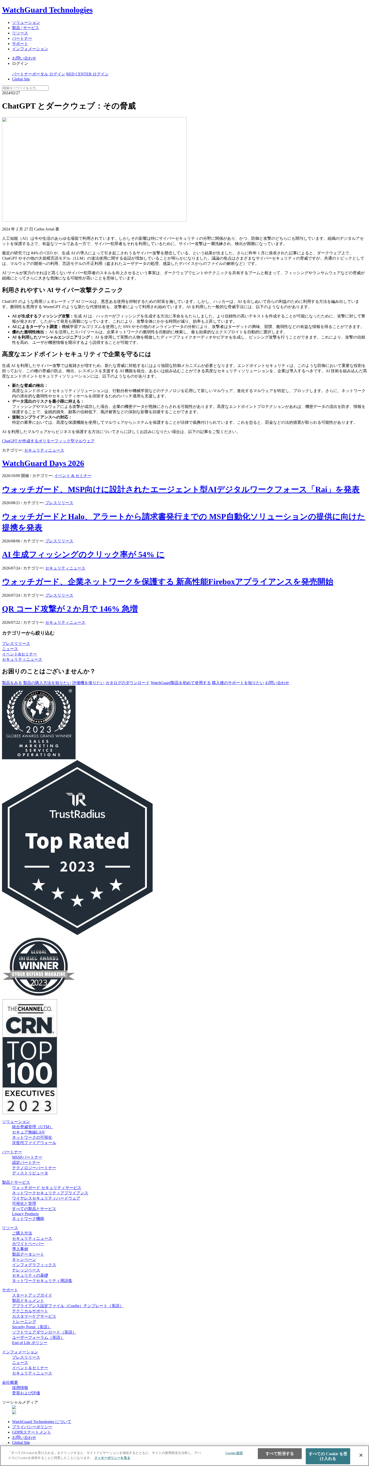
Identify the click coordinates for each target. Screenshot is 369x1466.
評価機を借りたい (88, 683)
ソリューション (26, 22)
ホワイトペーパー (28, 1244)
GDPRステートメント (31, 1432)
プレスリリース (59, 503)
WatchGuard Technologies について (41, 1422)
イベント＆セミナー (30, 1368)
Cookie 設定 (234, 1453)
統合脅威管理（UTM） (32, 1127)
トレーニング (24, 1321)
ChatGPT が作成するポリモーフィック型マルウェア (48, 441)
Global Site (21, 79)
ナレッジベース (26, 1270)
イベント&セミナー (19, 654)
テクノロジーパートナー (34, 1168)
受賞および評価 (26, 1393)
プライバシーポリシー (32, 1427)
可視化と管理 (24, 1203)
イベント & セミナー (72, 476)
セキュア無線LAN (28, 1132)
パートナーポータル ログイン (38, 74)
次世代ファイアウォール (34, 1143)
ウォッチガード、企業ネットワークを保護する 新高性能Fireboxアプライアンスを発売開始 (167, 581)
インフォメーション (30, 49)
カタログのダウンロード (127, 683)
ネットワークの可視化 (32, 1137)
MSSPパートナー (27, 1157)
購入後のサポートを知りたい (238, 683)
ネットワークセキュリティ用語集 (42, 1281)
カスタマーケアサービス (34, 1316)
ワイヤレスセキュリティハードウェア (46, 1198)
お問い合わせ (24, 58)
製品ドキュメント (28, 1300)
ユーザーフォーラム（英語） (38, 1337)
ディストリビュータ (30, 1173)
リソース (20, 33)
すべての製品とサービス (34, 1209)
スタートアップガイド (32, 1295)
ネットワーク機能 (28, 1218)
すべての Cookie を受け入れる (328, 1456)
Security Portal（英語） (31, 1327)
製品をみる (12, 683)
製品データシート (28, 1254)
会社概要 (10, 1382)
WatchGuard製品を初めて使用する (181, 683)
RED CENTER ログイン (87, 74)
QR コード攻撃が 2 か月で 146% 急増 (70, 608)
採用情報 (20, 1388)
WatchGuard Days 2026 (43, 463)
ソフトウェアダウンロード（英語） (44, 1332)
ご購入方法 (22, 1233)
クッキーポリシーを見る (112, 1457)
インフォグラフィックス (34, 1265)
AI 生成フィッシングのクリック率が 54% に (83, 554)
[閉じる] (360, 1455)
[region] (184, 1455)
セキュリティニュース (44, 450)
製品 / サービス (25, 28)
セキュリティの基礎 (30, 1275)
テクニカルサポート (30, 1311)
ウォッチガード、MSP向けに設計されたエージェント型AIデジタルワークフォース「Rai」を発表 (181, 489)
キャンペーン (24, 1259)
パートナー (22, 38)
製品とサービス (16, 1182)
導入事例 (20, 1249)
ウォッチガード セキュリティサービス (46, 1188)
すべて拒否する (280, 1453)
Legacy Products (25, 1214)
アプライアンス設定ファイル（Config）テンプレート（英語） (68, 1306)
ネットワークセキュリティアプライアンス (50, 1193)
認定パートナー (26, 1162)
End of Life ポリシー (29, 1343)
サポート (20, 43)
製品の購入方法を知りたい (47, 683)
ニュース (10, 649)
